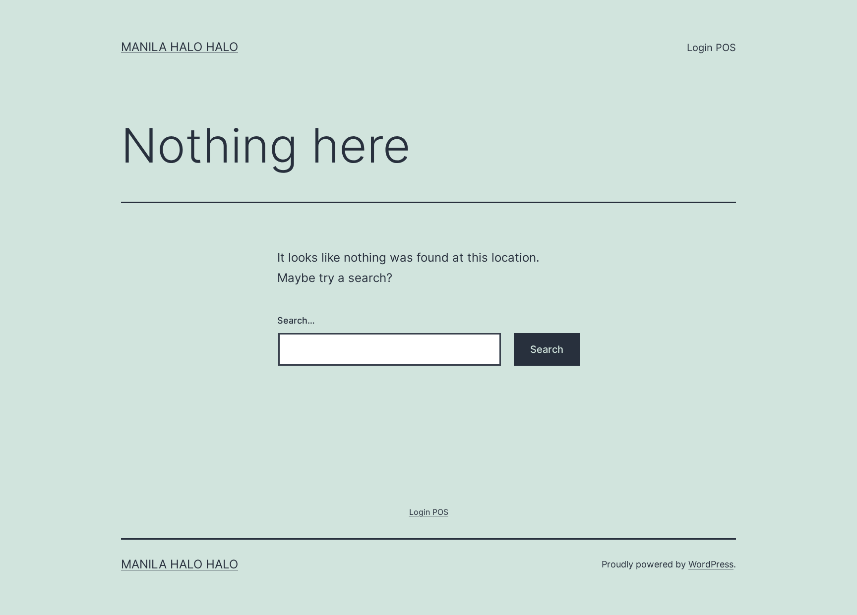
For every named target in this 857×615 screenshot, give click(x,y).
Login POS (711, 48)
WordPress (711, 564)
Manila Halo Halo (179, 47)
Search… (296, 320)
